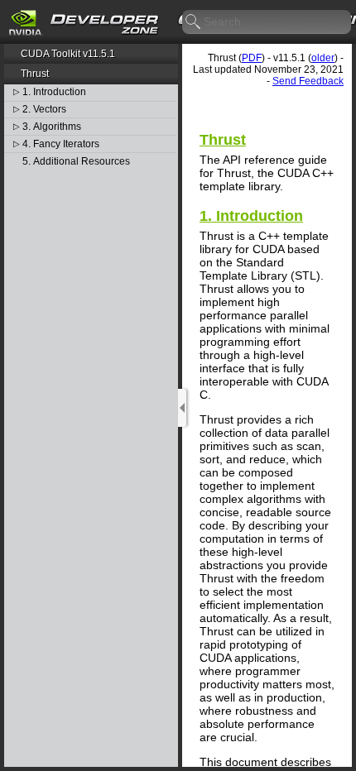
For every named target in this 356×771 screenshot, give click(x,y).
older (322, 58)
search (193, 22)
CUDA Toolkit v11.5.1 (68, 54)
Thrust (35, 73)
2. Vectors (44, 109)
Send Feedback (308, 81)
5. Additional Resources (76, 161)
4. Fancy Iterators (60, 144)
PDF (252, 58)
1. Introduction (54, 92)
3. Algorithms (51, 127)
